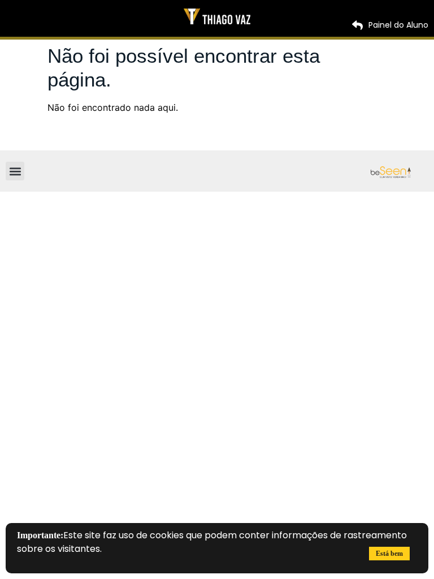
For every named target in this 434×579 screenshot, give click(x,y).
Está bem (389, 554)
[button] (15, 171)
